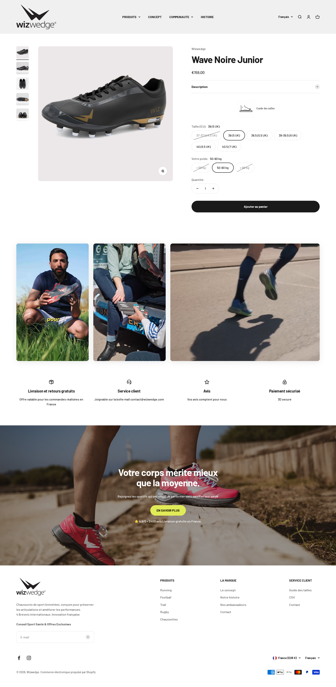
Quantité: (198, 179)
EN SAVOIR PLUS (168, 510)
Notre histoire (230, 597)
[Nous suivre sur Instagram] (29, 658)
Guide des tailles (300, 590)
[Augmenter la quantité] (213, 188)
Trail (163, 604)
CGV (292, 597)
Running (166, 590)
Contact (225, 612)
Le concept (228, 590)
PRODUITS (129, 17)
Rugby (164, 612)
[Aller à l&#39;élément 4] (22, 100)
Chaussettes (169, 619)
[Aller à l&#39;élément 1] (22, 53)
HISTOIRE (207, 17)
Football (165, 597)
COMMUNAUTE (179, 17)
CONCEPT (155, 17)
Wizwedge (199, 49)
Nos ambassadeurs (233, 604)
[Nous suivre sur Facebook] (19, 658)
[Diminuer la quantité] (197, 188)
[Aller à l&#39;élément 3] (22, 84)
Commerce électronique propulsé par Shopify (68, 672)
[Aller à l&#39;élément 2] (22, 68)
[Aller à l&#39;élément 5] (22, 115)
